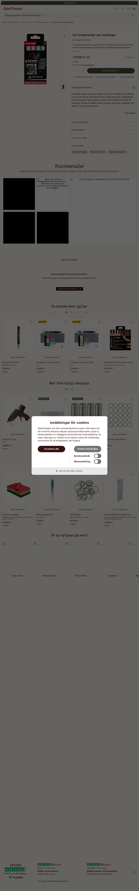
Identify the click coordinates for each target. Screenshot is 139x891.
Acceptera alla (51, 449)
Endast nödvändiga (88, 449)
